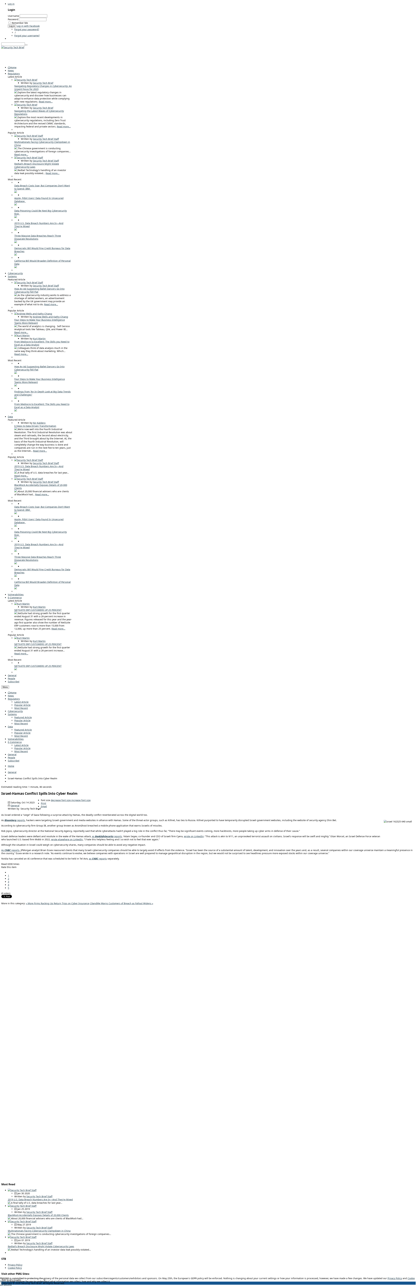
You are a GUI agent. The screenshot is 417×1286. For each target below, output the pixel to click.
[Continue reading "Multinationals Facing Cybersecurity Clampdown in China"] (16, 148)
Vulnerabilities (16, 739)
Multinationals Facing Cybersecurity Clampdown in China (39, 1230)
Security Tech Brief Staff (46, 138)
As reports (10, 850)
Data (10, 726)
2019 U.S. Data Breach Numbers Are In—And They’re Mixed (40, 1199)
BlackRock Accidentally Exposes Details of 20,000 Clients (38, 1215)
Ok (1, 1284)
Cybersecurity (15, 711)
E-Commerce (15, 742)
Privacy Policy (15, 1264)
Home (13, 692)
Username (13, 15)
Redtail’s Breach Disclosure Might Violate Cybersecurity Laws (41, 1246)
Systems (12, 714)
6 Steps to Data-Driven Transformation (35, 425)
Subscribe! (13, 760)
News (11, 695)
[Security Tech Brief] (12, 47)
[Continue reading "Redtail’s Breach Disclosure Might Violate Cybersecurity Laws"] (16, 170)
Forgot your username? (27, 35)
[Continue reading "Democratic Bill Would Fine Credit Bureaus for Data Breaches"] (15, 254)
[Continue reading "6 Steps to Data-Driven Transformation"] (16, 429)
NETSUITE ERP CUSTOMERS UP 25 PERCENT (38, 610)
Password (13, 19)
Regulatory (14, 698)
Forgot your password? (26, 29)
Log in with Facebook (28, 26)
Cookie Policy (15, 1267)
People (11, 757)
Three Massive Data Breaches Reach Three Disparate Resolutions (37, 237)
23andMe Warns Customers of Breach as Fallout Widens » (121, 903)
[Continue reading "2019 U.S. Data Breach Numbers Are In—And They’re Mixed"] (15, 229)
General (12, 754)
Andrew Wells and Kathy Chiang (50, 316)
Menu (5, 687)
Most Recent (21, 708)
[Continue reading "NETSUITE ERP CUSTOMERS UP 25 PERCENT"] (16, 613)
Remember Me (20, 22)
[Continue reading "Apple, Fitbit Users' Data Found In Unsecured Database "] (15, 204)
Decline (8, 1284)
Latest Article (21, 701)
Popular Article (22, 705)
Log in (11, 3)
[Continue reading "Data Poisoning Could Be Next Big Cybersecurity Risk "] (15, 217)
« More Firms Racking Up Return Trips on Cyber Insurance (57, 903)
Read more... (46, 101)
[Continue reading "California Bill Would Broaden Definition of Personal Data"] (15, 267)
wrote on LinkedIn (194, 836)
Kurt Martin (39, 338)
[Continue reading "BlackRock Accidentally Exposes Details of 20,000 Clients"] (16, 491)
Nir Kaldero (39, 422)
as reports (107, 836)
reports (15, 820)
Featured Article (23, 717)
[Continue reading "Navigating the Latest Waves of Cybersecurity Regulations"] (16, 117)
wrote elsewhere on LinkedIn (67, 839)
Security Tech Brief (43, 82)
